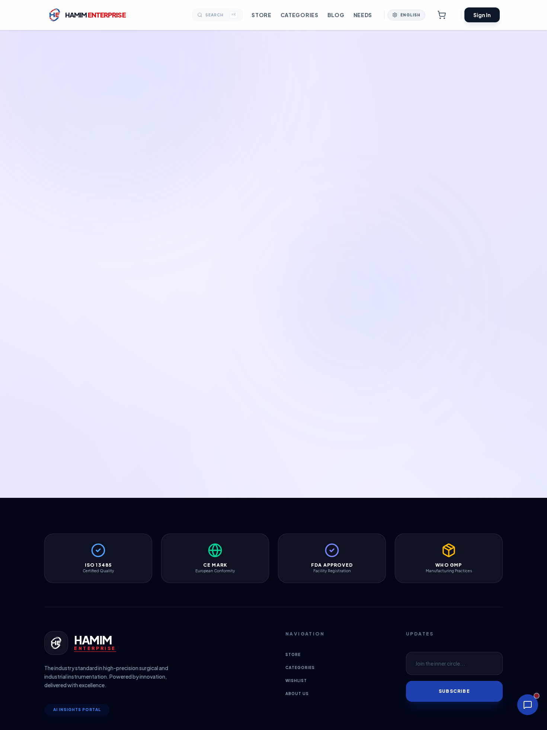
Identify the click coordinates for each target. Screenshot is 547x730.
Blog (336, 15)
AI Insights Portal (77, 709)
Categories (300, 15)
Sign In (482, 15)
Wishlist (296, 680)
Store (262, 15)
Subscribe (454, 691)
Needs (363, 15)
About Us (297, 693)
